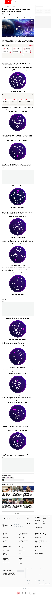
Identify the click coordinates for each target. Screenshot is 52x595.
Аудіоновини (5, 540)
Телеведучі (28, 523)
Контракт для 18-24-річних (39, 538)
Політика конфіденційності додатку (37, 523)
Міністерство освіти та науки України (41, 547)
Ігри (43, 526)
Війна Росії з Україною (23, 533)
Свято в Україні (20, 1)
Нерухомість (5, 558)
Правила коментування (38, 527)
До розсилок (20, 571)
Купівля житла (5, 560)
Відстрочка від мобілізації (39, 540)
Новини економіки (7, 546)
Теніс (20, 562)
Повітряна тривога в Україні (24, 538)
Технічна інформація (46, 516)
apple (35, 584)
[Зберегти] (31, 17)
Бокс (20, 559)
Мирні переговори (22, 537)
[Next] (23, 55)
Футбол (20, 560)
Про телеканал (29, 521)
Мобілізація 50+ (38, 536)
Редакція (28, 518)
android (30, 584)
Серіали (20, 553)
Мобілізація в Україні (39, 533)
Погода (4, 541)
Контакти (44, 518)
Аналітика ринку (6, 559)
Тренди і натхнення (6, 562)
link (15, 525)
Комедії (20, 551)
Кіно (20, 546)
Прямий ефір (5, 537)
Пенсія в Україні (6, 554)
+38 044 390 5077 (17, 518)
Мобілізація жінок (38, 537)
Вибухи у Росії (21, 541)
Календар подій (33, 1)
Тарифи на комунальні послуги (8, 551)
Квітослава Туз (7, 14)
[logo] (8, 2)
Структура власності (46, 521)
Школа (36, 549)
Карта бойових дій (22, 536)
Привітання (26, 1)
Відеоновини (5, 538)
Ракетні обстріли (22, 534)
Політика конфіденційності (37, 517)
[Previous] (12, 55)
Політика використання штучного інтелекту (38, 520)
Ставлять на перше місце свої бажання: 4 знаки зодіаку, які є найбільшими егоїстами (16, 64)
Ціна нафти (5, 547)
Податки (4, 553)
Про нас (28, 516)
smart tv (41, 584)
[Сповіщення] (50, 2)
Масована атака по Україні (23, 540)
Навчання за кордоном (39, 553)
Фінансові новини (6, 550)
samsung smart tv (47, 584)
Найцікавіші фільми (22, 547)
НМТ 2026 (36, 550)
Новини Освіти (38, 546)
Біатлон (20, 563)
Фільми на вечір (22, 550)
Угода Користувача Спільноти (38, 525)
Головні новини (5, 534)
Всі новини (5, 533)
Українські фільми (22, 549)
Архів (44, 523)
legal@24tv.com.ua (39, 579)
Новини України (6, 536)
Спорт (20, 558)
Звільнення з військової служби (40, 534)
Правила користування (30, 526)
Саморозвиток (37, 551)
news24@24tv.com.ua (6, 518)
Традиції (14, 1)
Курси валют (5, 549)
